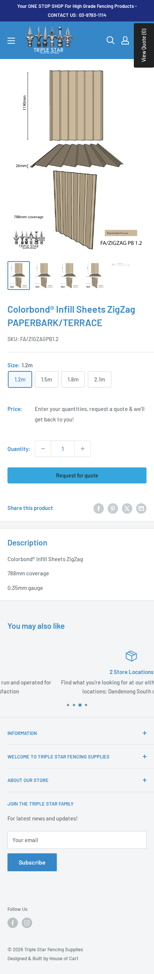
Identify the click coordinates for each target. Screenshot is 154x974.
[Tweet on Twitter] (127, 507)
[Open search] (111, 40)
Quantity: (18, 448)
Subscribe (32, 862)
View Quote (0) (144, 45)
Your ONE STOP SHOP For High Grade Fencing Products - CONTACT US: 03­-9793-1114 (77, 10)
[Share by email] (141, 507)
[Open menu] (11, 41)
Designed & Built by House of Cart (42, 958)
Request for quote (77, 475)
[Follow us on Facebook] (12, 923)
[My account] (125, 40)
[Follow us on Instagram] (27, 923)
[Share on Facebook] (98, 507)
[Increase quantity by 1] (82, 449)
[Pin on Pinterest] (113, 507)
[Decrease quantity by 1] (43, 449)
